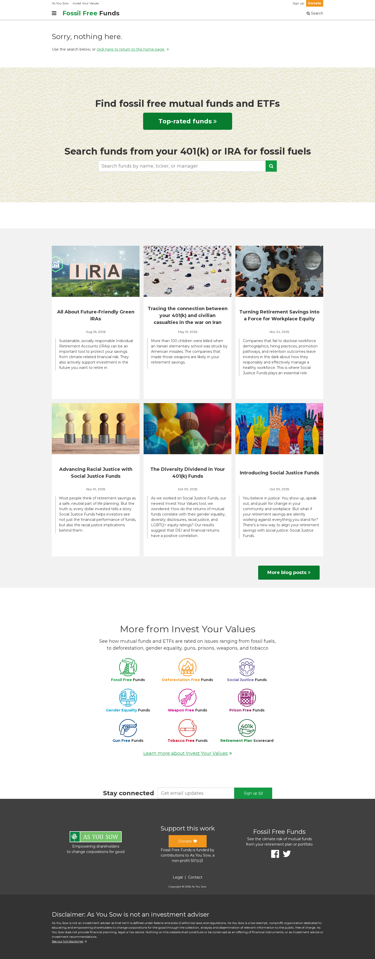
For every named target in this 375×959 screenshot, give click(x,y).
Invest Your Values (86, 3)
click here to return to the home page (131, 49)
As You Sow (60, 3)
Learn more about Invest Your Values (185, 753)
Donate (314, 3)
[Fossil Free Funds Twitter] (285, 854)
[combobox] (187, 166)
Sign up (298, 3)
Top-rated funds (185, 121)
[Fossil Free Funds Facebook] (273, 854)
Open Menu (54, 13)
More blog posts (286, 572)
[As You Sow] (96, 837)
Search (316, 13)
